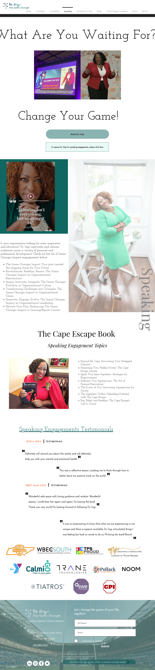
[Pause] (37, 96)
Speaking (59, 621)
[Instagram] (35, 663)
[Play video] (31, 196)
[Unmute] (41, 96)
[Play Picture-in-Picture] (113, 96)
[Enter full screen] (117, 96)
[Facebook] (41, 663)
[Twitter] (47, 663)
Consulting (31, 621)
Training (50, 621)
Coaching (41, 621)
